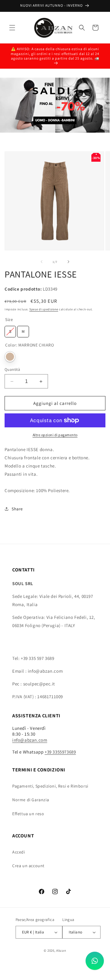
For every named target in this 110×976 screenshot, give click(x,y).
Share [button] (17, 509)
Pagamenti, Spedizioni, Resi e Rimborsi (50, 786)
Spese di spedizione (43, 309)
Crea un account (28, 865)
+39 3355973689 (60, 752)
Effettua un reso (28, 813)
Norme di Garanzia (30, 799)
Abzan (61, 950)
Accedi (18, 852)
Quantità (12, 369)
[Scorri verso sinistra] (41, 261)
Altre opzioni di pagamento (55, 435)
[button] (12, 27)
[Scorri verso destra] (68, 261)
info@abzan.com (29, 740)
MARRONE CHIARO (10, 356)
